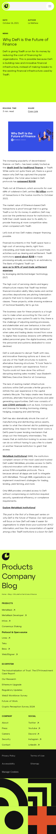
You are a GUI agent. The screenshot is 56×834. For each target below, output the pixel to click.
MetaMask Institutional (15, 456)
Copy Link (33, 111)
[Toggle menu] (50, 6)
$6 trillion (41, 192)
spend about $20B (24, 257)
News (5, 33)
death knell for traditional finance (25, 168)
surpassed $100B (26, 182)
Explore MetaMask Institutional (19, 508)
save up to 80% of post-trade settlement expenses (25, 269)
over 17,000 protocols (14, 405)
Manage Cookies (10, 772)
